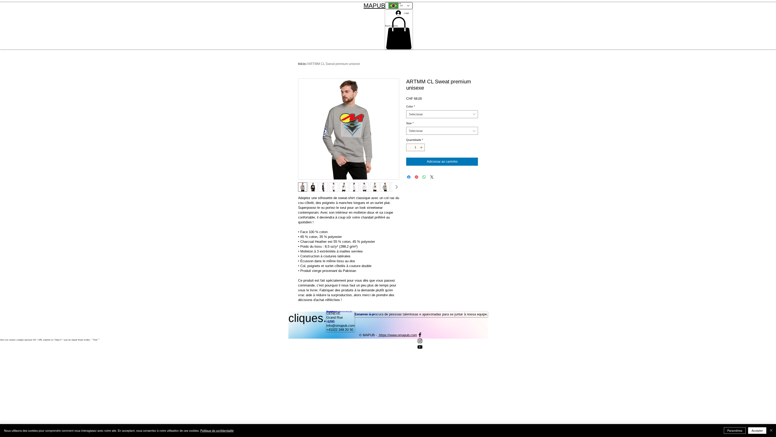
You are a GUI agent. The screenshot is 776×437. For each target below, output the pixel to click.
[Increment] (421, 147)
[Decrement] (409, 147)
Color (410, 106)
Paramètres (734, 431)
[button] (398, 25)
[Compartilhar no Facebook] (408, 177)
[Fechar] (771, 430)
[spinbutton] (415, 147)
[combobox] (442, 114)
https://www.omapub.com (398, 335)
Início (302, 64)
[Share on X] (431, 177)
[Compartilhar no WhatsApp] (424, 177)
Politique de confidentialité (217, 431)
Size (409, 123)
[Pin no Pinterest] (416, 177)
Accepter (757, 431)
